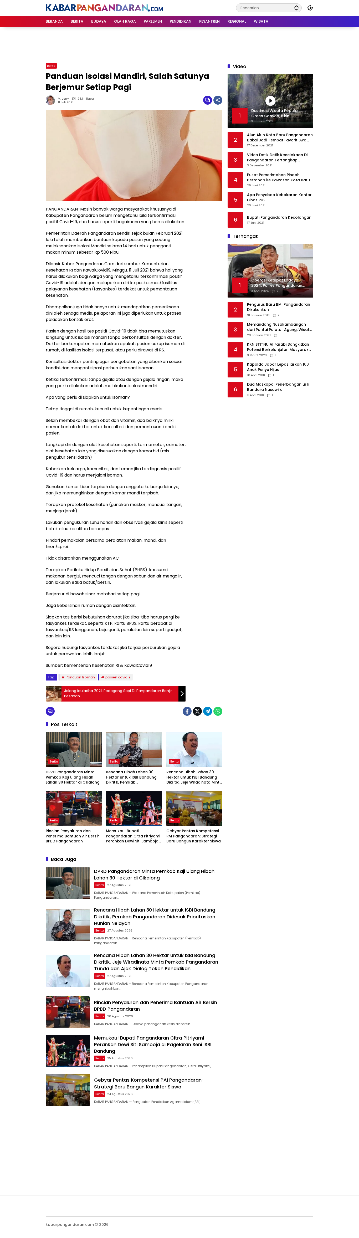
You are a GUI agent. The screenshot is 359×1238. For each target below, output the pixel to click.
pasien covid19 (118, 677)
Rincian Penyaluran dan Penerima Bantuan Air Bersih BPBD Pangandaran (73, 836)
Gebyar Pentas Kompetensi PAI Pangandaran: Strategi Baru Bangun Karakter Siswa (193, 836)
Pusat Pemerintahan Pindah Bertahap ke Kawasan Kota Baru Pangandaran (278, 177)
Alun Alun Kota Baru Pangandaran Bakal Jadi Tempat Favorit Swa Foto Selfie (280, 137)
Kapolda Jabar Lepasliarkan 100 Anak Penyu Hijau (278, 367)
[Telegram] (207, 711)
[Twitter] (197, 711)
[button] (296, 7)
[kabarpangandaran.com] (104, 7)
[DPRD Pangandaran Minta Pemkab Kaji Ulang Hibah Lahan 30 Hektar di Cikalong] (74, 749)
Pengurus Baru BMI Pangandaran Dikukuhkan (278, 307)
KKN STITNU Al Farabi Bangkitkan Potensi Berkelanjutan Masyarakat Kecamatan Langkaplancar (280, 347)
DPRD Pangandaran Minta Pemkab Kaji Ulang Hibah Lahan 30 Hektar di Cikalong (73, 777)
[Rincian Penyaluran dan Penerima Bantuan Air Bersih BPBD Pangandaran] (74, 808)
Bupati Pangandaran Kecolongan (279, 217)
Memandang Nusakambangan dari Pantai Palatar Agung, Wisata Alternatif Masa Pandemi (279, 327)
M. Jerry (63, 98)
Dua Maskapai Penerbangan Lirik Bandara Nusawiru (278, 387)
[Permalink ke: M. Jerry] (52, 100)
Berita (51, 66)
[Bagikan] (217, 100)
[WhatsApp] (217, 711)
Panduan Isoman (80, 677)
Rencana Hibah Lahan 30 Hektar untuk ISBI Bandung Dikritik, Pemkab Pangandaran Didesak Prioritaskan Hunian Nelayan (133, 777)
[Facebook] (187, 711)
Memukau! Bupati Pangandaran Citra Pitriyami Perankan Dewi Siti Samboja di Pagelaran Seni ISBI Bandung (133, 836)
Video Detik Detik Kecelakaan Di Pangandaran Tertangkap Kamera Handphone (277, 157)
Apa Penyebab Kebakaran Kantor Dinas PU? (279, 197)
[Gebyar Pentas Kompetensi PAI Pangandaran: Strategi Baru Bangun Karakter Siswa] (194, 808)
